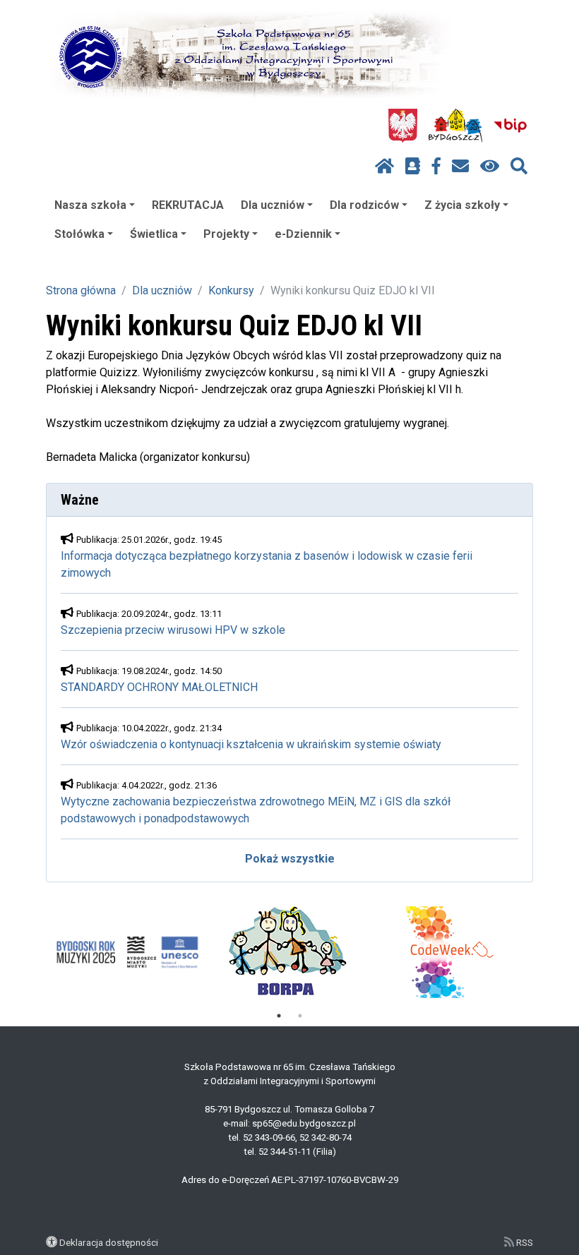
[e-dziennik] (413, 166)
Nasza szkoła (90, 205)
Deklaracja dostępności (108, 1242)
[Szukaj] (519, 166)
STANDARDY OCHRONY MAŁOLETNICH (159, 687)
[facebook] (436, 166)
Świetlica (154, 234)
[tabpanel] (127, 952)
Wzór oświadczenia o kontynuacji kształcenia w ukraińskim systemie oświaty (251, 744)
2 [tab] (300, 1016)
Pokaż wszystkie (290, 858)
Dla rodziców (364, 205)
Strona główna (81, 290)
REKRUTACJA (188, 205)
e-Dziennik (303, 234)
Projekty (226, 234)
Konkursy (231, 290)
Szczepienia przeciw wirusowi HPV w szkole (173, 630)
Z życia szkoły (462, 205)
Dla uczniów (272, 205)
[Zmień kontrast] (489, 166)
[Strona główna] (384, 166)
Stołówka (79, 234)
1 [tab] (279, 1016)
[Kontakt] (460, 166)
